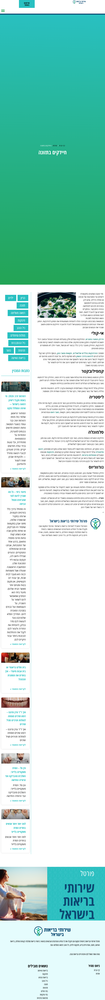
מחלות (55, 145)
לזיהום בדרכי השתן (84, 356)
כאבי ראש (54, 412)
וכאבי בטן (61, 353)
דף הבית (62, 145)
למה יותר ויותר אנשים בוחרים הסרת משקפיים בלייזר (16, 828)
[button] (3, 11)
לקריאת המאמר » (18, 468)
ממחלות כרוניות (89, 455)
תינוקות (50, 452)
